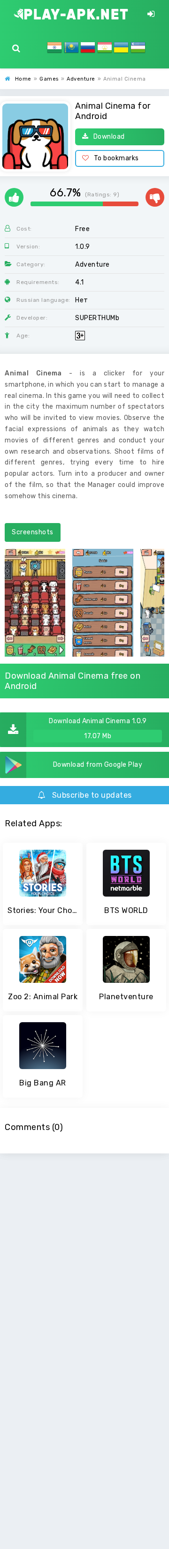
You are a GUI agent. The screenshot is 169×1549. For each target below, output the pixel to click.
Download (109, 137)
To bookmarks (116, 158)
